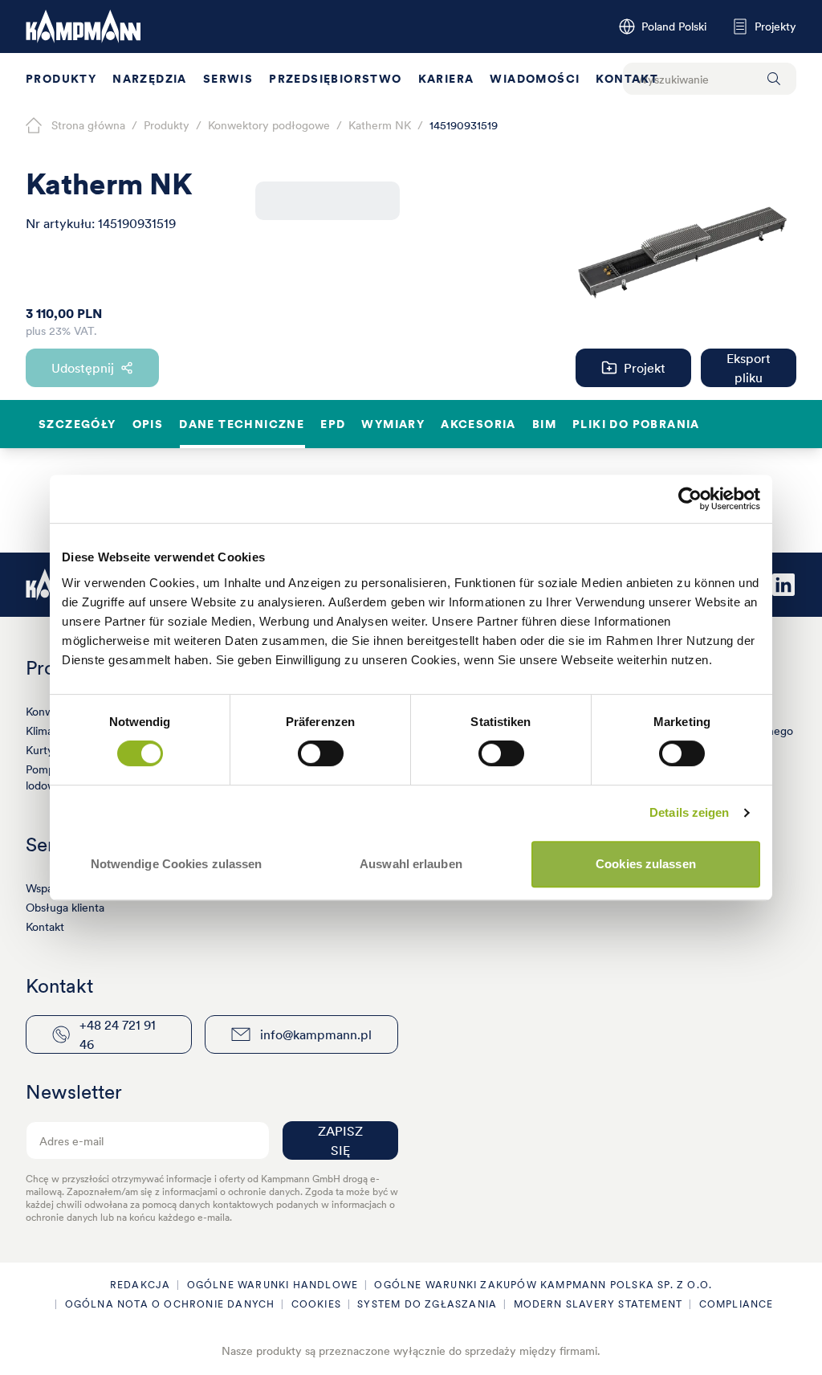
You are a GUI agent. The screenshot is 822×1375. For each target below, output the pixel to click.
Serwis (228, 78)
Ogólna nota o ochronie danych (170, 1304)
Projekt (644, 368)
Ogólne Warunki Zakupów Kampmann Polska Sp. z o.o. (543, 1285)
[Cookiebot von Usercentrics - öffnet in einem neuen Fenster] (690, 499)
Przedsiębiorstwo (335, 78)
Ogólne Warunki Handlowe (273, 1285)
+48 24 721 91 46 (117, 1034)
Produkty (61, 78)
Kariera (446, 78)
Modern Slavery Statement (598, 1304)
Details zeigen (689, 812)
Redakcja (140, 1285)
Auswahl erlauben (411, 864)
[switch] (321, 753)
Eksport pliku (748, 368)
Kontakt (627, 78)
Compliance (736, 1304)
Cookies (316, 1304)
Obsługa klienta (65, 907)
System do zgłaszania (427, 1304)
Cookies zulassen (646, 864)
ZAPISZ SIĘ (340, 1140)
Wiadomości (535, 78)
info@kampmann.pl (316, 1034)
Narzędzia (149, 78)
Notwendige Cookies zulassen (176, 864)
